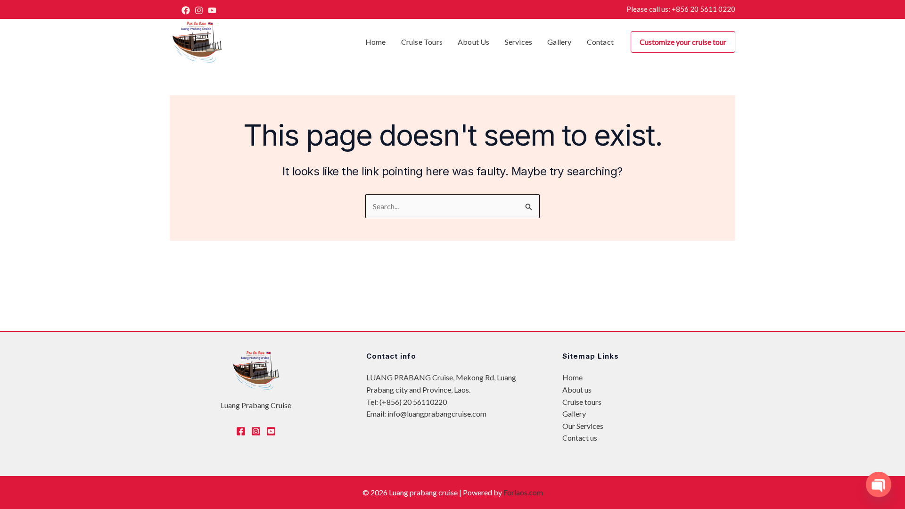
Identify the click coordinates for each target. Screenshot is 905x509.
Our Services (582, 425)
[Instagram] (199, 10)
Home (375, 41)
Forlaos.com (523, 492)
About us (577, 389)
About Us (474, 41)
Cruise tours (422, 41)
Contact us (579, 437)
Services (519, 41)
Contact (600, 41)
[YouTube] (212, 10)
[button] (683, 42)
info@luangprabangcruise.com (436, 413)
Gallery (559, 41)
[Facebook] (185, 10)
